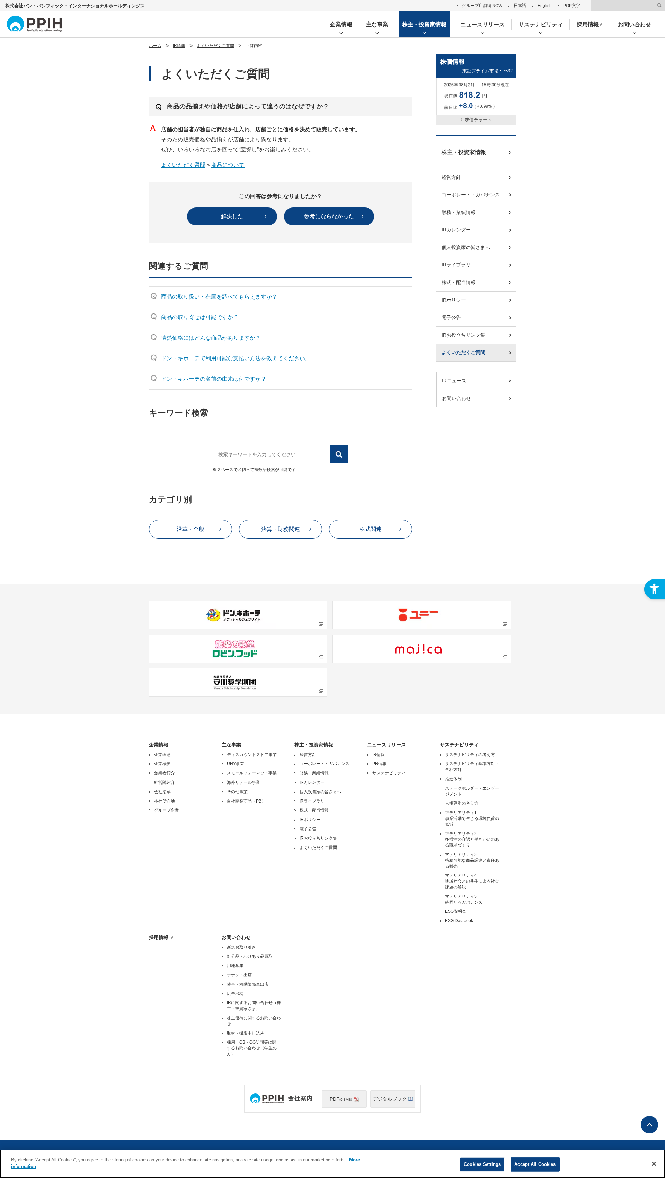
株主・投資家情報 (424, 24)
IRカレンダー (456, 229)
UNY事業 (235, 763)
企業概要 (162, 763)
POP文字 (571, 5)
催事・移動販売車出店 (247, 984)
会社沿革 (162, 791)
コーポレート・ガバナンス (471, 194)
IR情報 (179, 45)
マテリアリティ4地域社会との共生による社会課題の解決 (472, 881)
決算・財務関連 (280, 529)
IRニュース (454, 380)
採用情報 (588, 24)
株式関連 (371, 529)
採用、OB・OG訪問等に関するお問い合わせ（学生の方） (252, 1048)
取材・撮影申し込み (245, 1033)
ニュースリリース (482, 24)
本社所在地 (164, 801)
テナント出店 (239, 975)
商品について (228, 165)
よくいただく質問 (183, 165)
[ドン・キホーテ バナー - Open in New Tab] (238, 615)
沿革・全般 (190, 529)
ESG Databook (459, 920)
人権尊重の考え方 (461, 803)
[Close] (654, 1163)
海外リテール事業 (243, 782)
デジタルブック (390, 1098)
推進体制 (453, 779)
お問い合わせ (634, 24)
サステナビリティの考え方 (470, 754)
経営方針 (451, 177)
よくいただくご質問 (215, 45)
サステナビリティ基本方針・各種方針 (472, 766)
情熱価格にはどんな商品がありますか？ (211, 338)
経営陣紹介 (164, 782)
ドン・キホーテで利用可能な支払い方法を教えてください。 (236, 358)
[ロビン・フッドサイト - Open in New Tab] (238, 649)
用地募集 (235, 965)
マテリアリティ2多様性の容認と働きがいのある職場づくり (472, 839)
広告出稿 (235, 993)
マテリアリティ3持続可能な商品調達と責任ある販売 (472, 860)
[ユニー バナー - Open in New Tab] (421, 615)
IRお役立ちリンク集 (463, 335)
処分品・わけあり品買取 (250, 956)
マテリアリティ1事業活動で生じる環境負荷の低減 (472, 818)
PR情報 (379, 763)
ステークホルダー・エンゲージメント (472, 791)
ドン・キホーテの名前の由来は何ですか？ (213, 379)
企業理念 (162, 754)
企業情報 (341, 24)
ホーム (155, 45)
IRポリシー (454, 300)
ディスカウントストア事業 (252, 754)
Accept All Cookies (535, 1164)
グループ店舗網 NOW (482, 5)
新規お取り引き (241, 947)
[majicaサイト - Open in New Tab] (421, 649)
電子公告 (451, 317)
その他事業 (237, 791)
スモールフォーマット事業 (252, 773)
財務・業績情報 (459, 212)
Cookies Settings (482, 1164)
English (545, 5)
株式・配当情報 (459, 282)
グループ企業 (166, 810)
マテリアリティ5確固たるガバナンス (463, 899)
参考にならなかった (329, 216)
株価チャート (478, 119)
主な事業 (377, 24)
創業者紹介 (164, 773)
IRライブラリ (456, 264)
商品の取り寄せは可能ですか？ (200, 317)
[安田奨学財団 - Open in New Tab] (238, 682)
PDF (341, 1098)
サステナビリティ (540, 24)
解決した (232, 216)
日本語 (520, 5)
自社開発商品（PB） (246, 801)
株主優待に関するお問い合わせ (254, 1021)
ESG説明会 (455, 911)
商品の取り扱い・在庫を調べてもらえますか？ (219, 297)
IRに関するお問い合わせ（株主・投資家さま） (254, 1005)
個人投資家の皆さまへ (466, 247)
